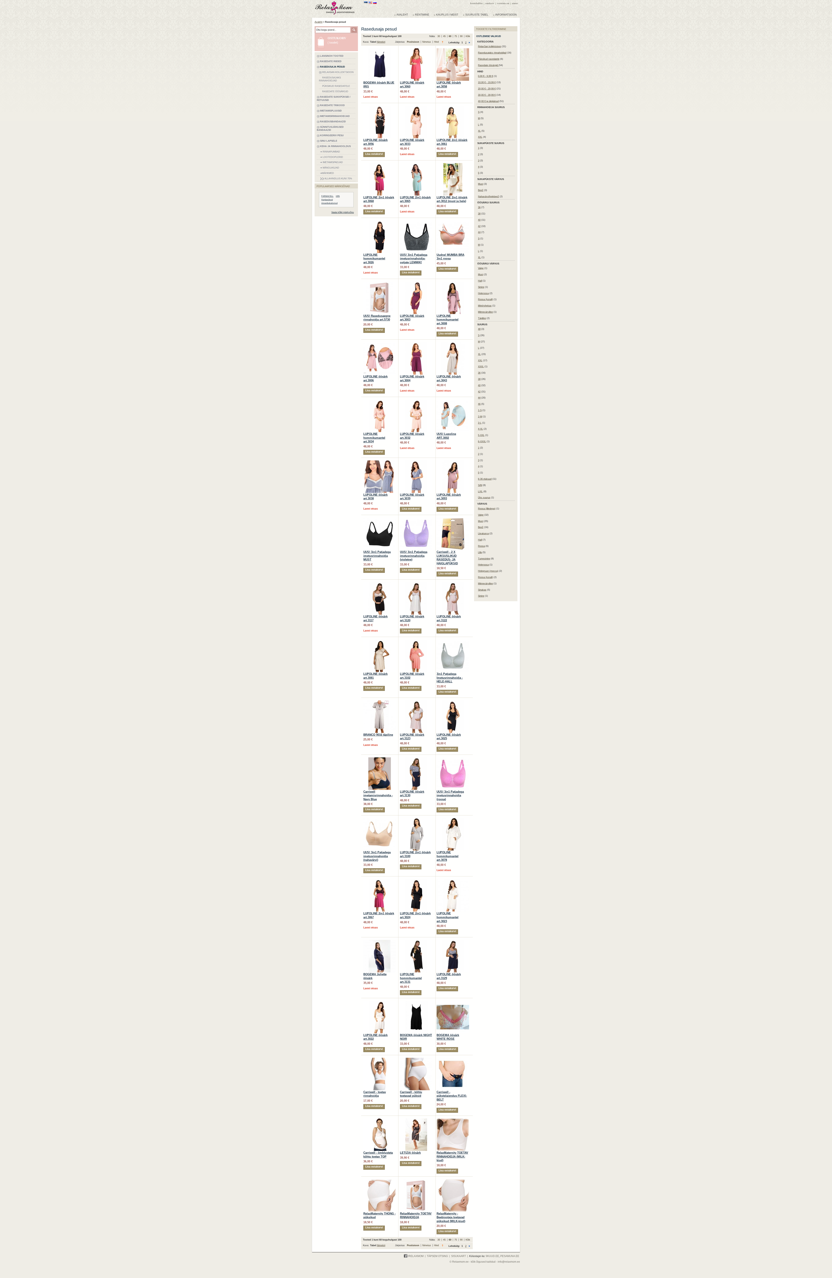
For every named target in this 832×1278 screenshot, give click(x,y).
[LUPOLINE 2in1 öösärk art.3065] (416, 165)
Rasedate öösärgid (488, 65)
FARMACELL (327, 196)
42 (479, 226)
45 (444, 36)
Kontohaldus (476, 3)
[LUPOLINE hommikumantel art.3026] (379, 222)
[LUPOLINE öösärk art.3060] (416, 50)
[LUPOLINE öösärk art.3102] (416, 641)
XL (479, 131)
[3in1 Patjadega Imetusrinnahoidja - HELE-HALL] (453, 641)
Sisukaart (458, 1256)
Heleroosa (483, 293)
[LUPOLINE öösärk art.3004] (416, 344)
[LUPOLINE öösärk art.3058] (453, 50)
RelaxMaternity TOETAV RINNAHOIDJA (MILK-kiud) (452, 1156)
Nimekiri (381, 41)
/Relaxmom (415, 1256)
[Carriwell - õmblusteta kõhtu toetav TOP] (379, 1120)
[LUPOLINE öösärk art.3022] (379, 1002)
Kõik (468, 36)
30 (439, 36)
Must (480, 184)
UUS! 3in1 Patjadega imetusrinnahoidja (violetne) (413, 555)
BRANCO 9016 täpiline (378, 734)
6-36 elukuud (485, 479)
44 (479, 232)
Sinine (481, 287)
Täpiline (482, 318)
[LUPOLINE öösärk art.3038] (379, 462)
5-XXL (481, 435)
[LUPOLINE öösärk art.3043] (453, 344)
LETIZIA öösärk (410, 1152)
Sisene (515, 3)
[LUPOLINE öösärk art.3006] (379, 344)
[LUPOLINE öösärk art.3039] (416, 462)
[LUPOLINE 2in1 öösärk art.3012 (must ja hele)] (453, 165)
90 (461, 36)
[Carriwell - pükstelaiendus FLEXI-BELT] (453, 1059)
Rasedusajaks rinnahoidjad (492, 52)
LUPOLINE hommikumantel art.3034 (374, 437)
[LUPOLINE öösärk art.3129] (453, 941)
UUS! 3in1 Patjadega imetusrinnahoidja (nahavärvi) (377, 856)
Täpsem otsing (437, 1256)
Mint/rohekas (485, 305)
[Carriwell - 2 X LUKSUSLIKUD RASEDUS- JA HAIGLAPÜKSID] (453, 519)
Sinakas (482, 589)
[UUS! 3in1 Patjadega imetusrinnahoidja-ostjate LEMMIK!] (416, 222)
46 (479, 404)
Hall (480, 280)
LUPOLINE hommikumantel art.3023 (447, 917)
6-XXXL (482, 441)
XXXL (481, 366)
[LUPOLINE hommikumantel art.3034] (379, 401)
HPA (338, 196)
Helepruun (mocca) (488, 571)
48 (479, 329)
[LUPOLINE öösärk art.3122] (453, 584)
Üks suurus (484, 497)
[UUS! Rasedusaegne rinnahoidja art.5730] (379, 283)
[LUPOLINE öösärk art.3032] (416, 401)
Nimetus (427, 41)
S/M (480, 485)
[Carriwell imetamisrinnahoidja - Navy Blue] (379, 759)
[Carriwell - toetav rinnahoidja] (379, 1059)
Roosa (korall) (485, 299)
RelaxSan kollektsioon (489, 46)
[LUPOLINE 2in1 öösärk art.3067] (379, 881)
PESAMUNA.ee (509, 1256)
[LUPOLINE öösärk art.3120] (416, 584)
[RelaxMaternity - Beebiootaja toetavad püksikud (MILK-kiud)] (453, 1181)
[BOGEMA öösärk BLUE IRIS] (379, 50)
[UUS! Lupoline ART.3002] (453, 401)
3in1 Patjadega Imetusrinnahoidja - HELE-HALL (450, 677)
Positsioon (413, 41)
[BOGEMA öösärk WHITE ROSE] (453, 1002)
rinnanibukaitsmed (329, 203)
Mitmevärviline (485, 312)
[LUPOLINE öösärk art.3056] (379, 107)
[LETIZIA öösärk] (416, 1120)
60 (450, 36)
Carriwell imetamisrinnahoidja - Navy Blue (378, 795)
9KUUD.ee (492, 1256)
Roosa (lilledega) (487, 508)
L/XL (480, 491)
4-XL (480, 429)
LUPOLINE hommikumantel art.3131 (411, 978)
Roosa (481, 546)
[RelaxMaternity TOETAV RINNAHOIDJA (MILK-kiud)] (453, 1120)
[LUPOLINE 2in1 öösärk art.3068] (379, 165)
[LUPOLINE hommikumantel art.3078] (453, 819)
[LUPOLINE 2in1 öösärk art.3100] (416, 819)
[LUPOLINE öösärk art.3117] (379, 584)
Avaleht (318, 22)
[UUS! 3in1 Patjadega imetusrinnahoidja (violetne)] (416, 519)
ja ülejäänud (488, 101)
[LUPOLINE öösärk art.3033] (416, 107)
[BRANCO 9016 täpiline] (379, 702)
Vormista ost (503, 3)
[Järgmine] (469, 42)
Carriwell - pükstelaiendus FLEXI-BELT (452, 1095)
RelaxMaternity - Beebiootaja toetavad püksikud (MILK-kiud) (451, 1217)
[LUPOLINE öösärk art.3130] (416, 759)
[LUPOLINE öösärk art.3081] (379, 641)
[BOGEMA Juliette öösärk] (379, 941)
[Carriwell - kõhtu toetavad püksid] (416, 1059)
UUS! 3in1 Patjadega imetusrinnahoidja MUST (377, 555)
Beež (480, 190)
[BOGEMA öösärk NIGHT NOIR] (416, 1002)
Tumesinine (484, 558)
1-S (480, 410)
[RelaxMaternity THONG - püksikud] (379, 1181)
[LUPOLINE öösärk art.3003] (416, 283)
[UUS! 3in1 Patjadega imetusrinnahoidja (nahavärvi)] (379, 819)
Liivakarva (483, 533)
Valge (481, 268)
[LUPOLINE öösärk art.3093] (453, 462)
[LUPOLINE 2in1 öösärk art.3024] (416, 881)
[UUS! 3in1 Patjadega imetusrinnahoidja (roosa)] (453, 759)
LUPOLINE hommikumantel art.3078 (447, 856)
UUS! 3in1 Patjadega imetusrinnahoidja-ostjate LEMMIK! (413, 258)
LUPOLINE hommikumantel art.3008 (447, 319)
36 (479, 207)
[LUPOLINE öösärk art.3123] (416, 702)
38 (479, 213)
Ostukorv (489, 3)
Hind (436, 41)
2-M (480, 416)
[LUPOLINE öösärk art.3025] (453, 702)
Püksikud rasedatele (488, 59)
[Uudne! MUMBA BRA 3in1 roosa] (453, 222)
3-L (479, 422)
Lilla (480, 552)
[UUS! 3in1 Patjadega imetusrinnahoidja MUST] (379, 519)
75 (456, 36)
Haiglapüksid (327, 200)
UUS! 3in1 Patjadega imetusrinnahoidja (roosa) (450, 795)
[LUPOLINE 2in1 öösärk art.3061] (453, 107)
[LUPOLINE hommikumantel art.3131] (416, 941)
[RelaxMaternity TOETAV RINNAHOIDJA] (416, 1181)
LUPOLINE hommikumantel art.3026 (374, 258)
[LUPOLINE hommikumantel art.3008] (453, 283)
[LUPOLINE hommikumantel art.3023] (453, 881)
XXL (480, 137)
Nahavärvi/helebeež (488, 196)
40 (479, 220)
